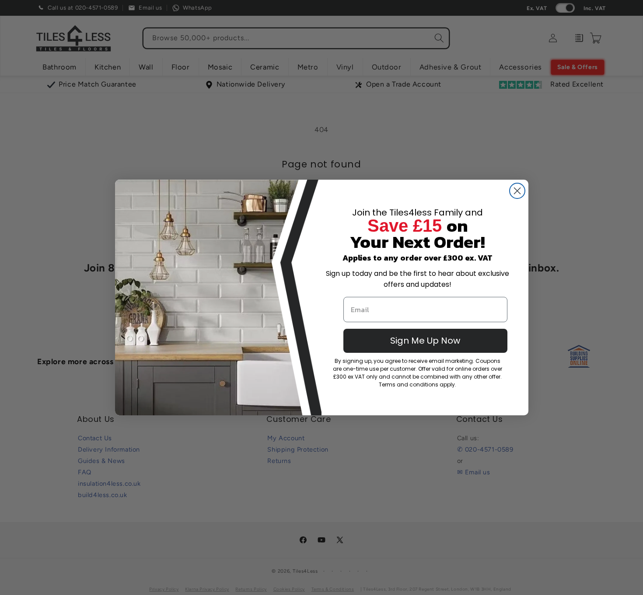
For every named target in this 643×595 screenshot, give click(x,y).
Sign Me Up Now (425, 340)
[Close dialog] (517, 190)
